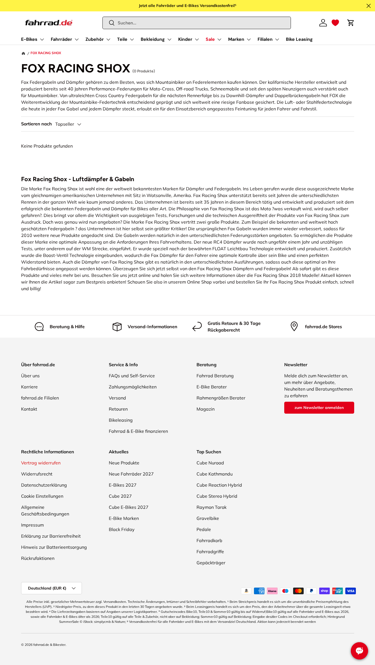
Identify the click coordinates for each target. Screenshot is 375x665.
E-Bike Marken (124, 518)
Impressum (32, 525)
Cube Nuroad (210, 463)
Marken (236, 39)
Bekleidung (153, 39)
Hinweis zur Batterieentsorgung (54, 547)
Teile (122, 39)
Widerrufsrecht (36, 474)
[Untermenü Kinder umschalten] (196, 39)
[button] (335, 23)
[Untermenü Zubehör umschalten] (108, 39)
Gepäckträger (211, 562)
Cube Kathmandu (215, 474)
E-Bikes (29, 39)
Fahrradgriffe (210, 551)
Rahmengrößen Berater (221, 398)
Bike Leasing (299, 39)
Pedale (204, 529)
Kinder (185, 39)
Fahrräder (61, 39)
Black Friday (122, 529)
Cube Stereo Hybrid (217, 496)
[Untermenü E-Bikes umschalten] (42, 39)
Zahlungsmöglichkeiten (133, 387)
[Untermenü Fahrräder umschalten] (76, 39)
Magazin (206, 409)
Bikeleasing (121, 420)
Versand (117, 398)
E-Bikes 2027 (123, 485)
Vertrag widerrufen (41, 463)
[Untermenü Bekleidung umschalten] (169, 39)
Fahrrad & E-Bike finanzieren (138, 431)
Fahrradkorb (209, 540)
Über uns (30, 375)
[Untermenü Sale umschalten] (219, 39)
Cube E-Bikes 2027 (129, 507)
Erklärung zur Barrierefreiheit (51, 536)
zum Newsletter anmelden (319, 407)
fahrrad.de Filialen (40, 398)
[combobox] (196, 23)
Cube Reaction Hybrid (219, 485)
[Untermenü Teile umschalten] (132, 39)
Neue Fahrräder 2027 (131, 474)
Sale (210, 39)
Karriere (29, 387)
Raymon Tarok (211, 507)
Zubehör (94, 39)
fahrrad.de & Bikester (49, 645)
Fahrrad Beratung (215, 375)
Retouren (118, 409)
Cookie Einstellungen (42, 496)
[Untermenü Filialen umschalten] (277, 39)
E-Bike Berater (212, 387)
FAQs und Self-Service (132, 375)
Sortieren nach (36, 124)
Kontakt (29, 409)
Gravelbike (208, 518)
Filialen (265, 39)
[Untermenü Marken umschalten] (248, 39)
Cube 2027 (120, 496)
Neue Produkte (124, 463)
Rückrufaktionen (37, 558)
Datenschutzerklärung (44, 485)
